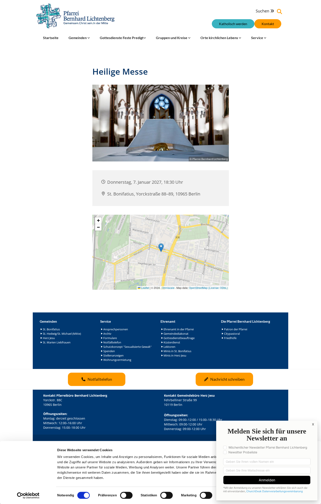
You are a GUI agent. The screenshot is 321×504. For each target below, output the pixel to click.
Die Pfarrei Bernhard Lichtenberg (245, 321)
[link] (79, 38)
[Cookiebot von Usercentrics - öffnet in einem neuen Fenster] (28, 495)
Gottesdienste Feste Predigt (121, 38)
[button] (267, 23)
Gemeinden (78, 38)
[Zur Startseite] (75, 15)
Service (257, 38)
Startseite (51, 38)
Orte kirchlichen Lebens (219, 38)
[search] (279, 11)
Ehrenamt (167, 321)
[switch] (126, 495)
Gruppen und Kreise (172, 38)
